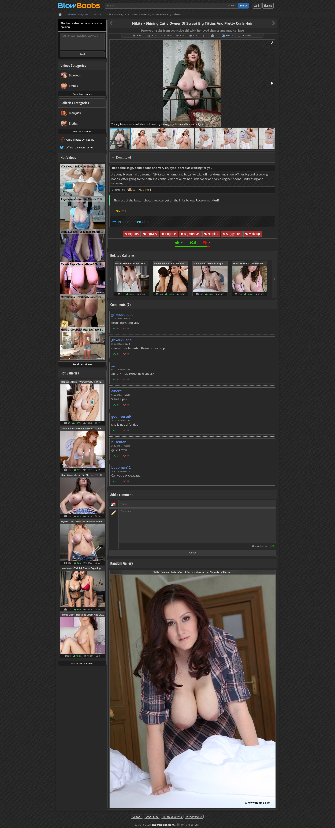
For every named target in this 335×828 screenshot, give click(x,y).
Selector (230, 35)
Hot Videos (68, 157)
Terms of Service (172, 816)
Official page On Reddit (80, 139)
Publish (192, 552)
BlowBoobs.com (163, 824)
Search (243, 5)
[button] (272, 43)
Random (246, 35)
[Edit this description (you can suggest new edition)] (272, 168)
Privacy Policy (194, 816)
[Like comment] (114, 328)
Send (82, 54)
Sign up (268, 6)
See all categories (82, 94)
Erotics (139, 35)
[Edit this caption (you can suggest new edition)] (274, 31)
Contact (136, 816)
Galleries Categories (75, 102)
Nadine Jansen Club (133, 222)
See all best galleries (82, 663)
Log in (257, 6)
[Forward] (274, 279)
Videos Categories (73, 65)
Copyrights (152, 816)
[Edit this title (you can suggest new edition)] (269, 23)
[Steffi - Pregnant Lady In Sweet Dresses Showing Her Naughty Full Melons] (193, 688)
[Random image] (103, 402)
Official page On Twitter (80, 147)
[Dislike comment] (124, 328)
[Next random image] (273, 689)
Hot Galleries (70, 373)
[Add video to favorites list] (102, 192)
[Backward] (110, 279)
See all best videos (82, 364)
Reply (270, 313)
